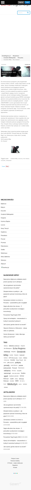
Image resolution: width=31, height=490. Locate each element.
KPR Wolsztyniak (13, 358)
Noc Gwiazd (26, 158)
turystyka (12, 381)
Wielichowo (4, 253)
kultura (25, 358)
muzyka (12, 360)
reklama (7, 371)
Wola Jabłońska (5, 256)
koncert (22, 355)
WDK (17, 381)
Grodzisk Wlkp (14, 158)
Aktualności (16, 55)
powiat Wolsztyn (14, 365)
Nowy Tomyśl (5, 228)
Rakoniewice (4, 246)
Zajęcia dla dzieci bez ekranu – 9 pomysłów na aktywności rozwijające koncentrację (13, 308)
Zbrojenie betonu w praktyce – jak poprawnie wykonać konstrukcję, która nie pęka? (15, 294)
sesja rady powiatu (16, 373)
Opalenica (4, 232)
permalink (27, 64)
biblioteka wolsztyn (14, 346)
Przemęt (3, 242)
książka (20, 357)
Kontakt (15, 467)
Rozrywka (20, 57)
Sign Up (21, 2)
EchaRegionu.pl (6, 55)
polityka (18, 362)
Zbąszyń (3, 263)
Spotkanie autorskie (14, 376)
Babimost (3, 203)
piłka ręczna (10, 362)
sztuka (16, 378)
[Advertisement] (15, 35)
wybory (20, 384)
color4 (17, 473)
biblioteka (6, 345)
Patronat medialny (15, 460)
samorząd (7, 373)
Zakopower (9, 160)
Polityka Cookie (15, 458)
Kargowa (3, 218)
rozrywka (3, 160)
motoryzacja (6, 360)
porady (7, 365)
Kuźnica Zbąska (5, 221)
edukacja (7, 352)
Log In (27, 2)
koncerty (20, 158)
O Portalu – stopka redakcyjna (15, 463)
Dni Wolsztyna (8, 348)
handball (11, 355)
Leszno (3, 225)
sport (6, 376)
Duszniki (3, 210)
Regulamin (15, 465)
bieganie (23, 345)
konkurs (6, 357)
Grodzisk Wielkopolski (10, 57)
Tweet (3, 166)
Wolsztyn (3, 260)
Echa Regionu (19, 348)
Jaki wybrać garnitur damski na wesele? (14, 324)
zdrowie (6, 387)
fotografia (13, 351)
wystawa (25, 384)
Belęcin (3, 207)
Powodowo (4, 235)
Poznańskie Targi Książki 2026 (12, 315)
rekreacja (14, 370)
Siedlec (3, 249)
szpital (12, 378)
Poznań (3, 239)
